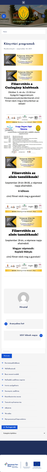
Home (5, 31)
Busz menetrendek (12, 374)
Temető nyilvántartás (13, 402)
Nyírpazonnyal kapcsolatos (15, 419)
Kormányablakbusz (12, 363)
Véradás (8, 413)
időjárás (8, 408)
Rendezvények (9, 49)
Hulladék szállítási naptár (15, 380)
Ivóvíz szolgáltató (11, 385)
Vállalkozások (10, 369)
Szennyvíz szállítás (12, 391)
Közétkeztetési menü (13, 397)
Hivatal (23, 307)
